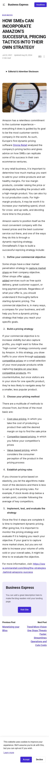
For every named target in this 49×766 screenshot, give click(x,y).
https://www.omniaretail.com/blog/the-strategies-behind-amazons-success (24, 567)
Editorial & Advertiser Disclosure (23, 71)
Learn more (9, 752)
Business (7, 15)
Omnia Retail (20, 145)
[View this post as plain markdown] (40, 56)
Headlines (40, 5)
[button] (4, 5)
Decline (39, 759)
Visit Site (24, 609)
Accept (26, 759)
